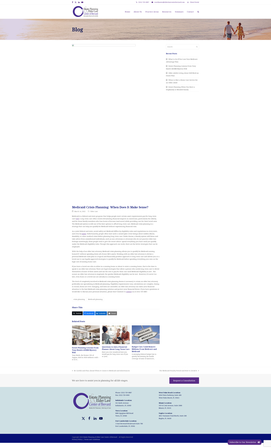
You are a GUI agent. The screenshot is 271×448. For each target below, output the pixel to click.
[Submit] (197, 47)
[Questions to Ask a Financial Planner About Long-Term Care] (116, 335)
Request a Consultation (184, 380)
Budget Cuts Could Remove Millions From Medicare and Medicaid (144, 349)
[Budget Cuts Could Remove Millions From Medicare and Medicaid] (146, 334)
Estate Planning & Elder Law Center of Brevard (100, 437)
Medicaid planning (95, 299)
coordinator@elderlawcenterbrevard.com (169, 2)
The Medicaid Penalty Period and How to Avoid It (178, 371)
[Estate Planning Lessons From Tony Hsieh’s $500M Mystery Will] (86, 335)
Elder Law (94, 211)
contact (129, 292)
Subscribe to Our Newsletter (243, 442)
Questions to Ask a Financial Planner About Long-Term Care (115, 348)
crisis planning (79, 299)
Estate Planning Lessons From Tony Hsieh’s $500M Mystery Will (85, 350)
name (84, 234)
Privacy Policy (77, 439)
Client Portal (194, 2)
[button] (198, 11)
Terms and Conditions (92, 439)
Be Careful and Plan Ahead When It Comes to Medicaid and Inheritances (101, 371)
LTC (77, 219)
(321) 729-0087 (143, 2)
